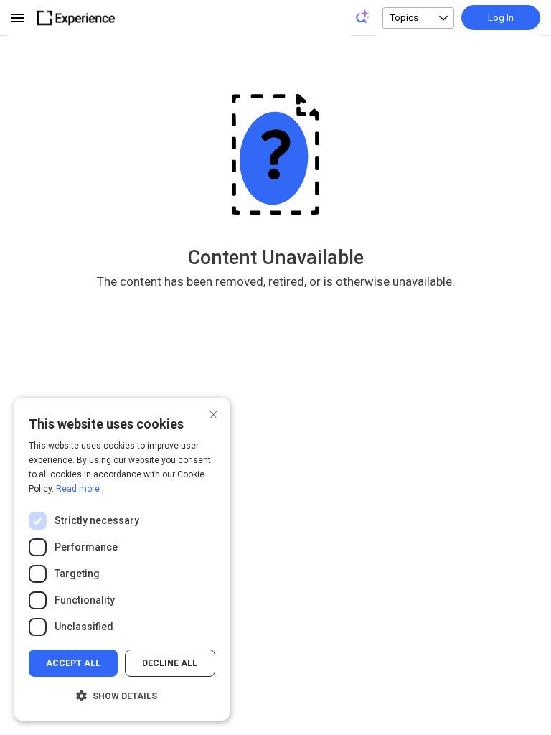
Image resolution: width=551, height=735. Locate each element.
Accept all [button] (73, 663)
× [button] (213, 413)
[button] (122, 696)
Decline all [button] (169, 663)
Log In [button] (501, 17)
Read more (78, 489)
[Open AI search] (363, 16)
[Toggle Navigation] (18, 17)
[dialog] (122, 559)
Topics (404, 17)
